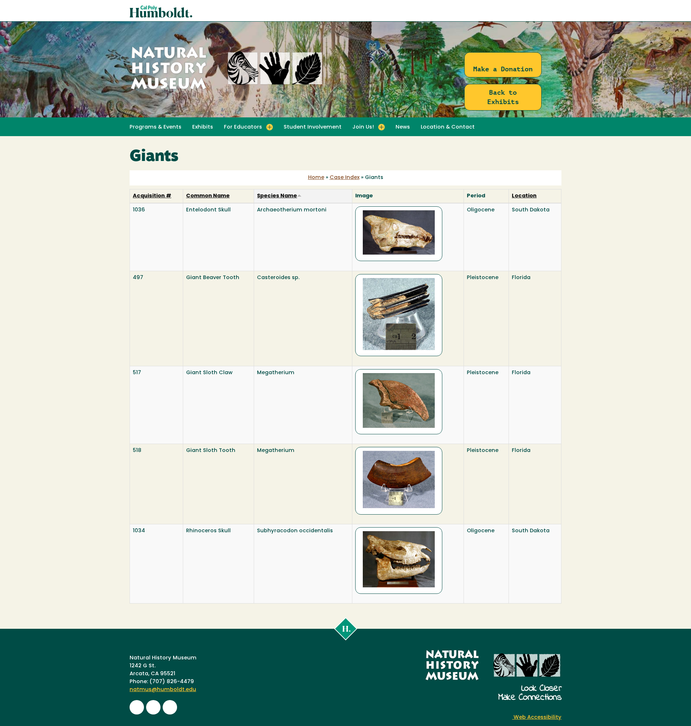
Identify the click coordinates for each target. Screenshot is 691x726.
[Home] (227, 90)
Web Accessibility (536, 717)
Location (524, 196)
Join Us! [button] (363, 127)
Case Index (345, 177)
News (403, 127)
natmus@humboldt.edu (163, 690)
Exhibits (202, 127)
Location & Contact (448, 127)
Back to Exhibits (503, 97)
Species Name (277, 196)
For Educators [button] (243, 127)
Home (316, 177)
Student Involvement (313, 127)
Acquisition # (152, 196)
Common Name (208, 196)
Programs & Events (155, 127)
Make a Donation (503, 69)
